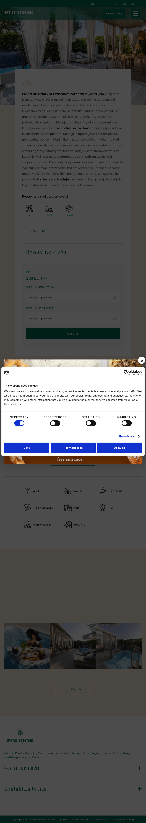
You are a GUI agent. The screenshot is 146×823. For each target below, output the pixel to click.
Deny (27, 447)
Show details (126, 436)
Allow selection (73, 447)
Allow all (119, 447)
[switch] (55, 423)
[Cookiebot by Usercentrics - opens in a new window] (126, 372)
